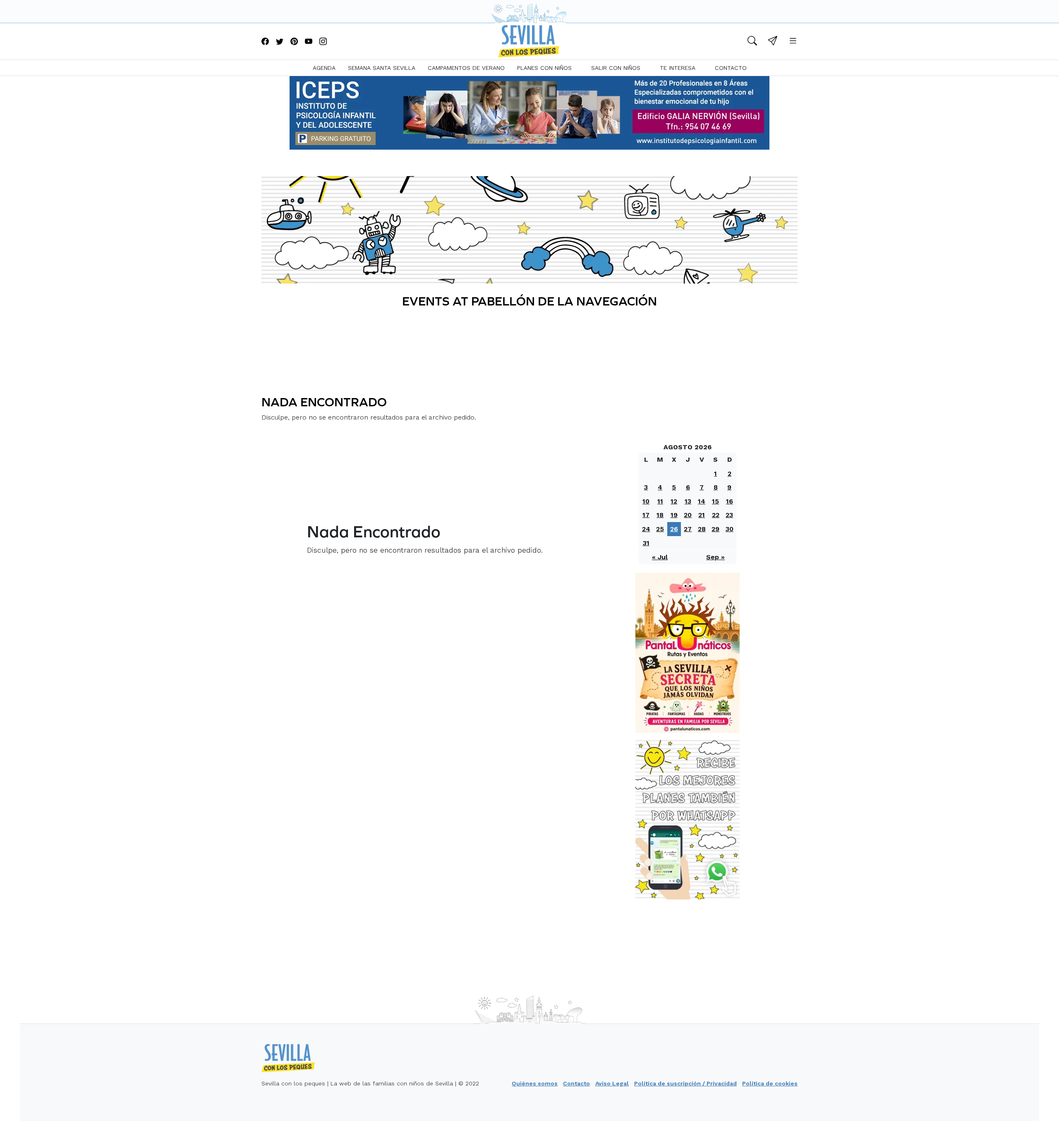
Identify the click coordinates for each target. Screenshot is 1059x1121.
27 (688, 529)
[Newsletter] (772, 42)
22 (715, 515)
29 (715, 529)
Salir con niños (615, 67)
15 (715, 501)
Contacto (731, 67)
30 (729, 529)
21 (701, 515)
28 (702, 529)
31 (646, 543)
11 (660, 501)
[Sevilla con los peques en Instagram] (323, 42)
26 (674, 529)
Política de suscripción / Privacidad (685, 1083)
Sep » (715, 557)
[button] (752, 42)
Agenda (324, 67)
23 (729, 515)
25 (660, 529)
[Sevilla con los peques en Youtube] (308, 42)
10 (645, 501)
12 (674, 501)
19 (674, 515)
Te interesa (677, 67)
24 (646, 529)
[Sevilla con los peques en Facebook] (265, 42)
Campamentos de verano (466, 67)
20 (688, 515)
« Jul (660, 557)
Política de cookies (770, 1083)
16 (729, 501)
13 (688, 501)
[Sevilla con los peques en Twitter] (279, 42)
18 (660, 515)
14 (701, 501)
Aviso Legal (612, 1083)
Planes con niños (544, 67)
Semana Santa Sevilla (381, 67)
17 (645, 515)
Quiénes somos (535, 1083)
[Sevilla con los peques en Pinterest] (294, 42)
